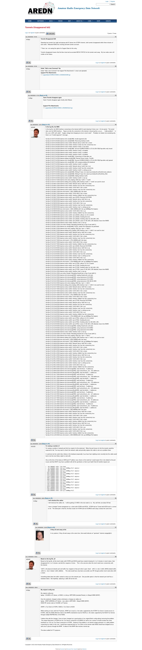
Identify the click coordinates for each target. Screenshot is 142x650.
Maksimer (84, 649)
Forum (60, 21)
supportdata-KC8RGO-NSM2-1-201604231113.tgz (59, 108)
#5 (115, 443)
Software (39, 21)
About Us (77, 21)
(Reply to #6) (51, 527)
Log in (26, 32)
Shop (98, 21)
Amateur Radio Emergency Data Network (79, 8)
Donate (108, 21)
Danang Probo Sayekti (72, 649)
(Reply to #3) (46, 124)
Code (88, 21)
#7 (115, 527)
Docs (49, 21)
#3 (115, 95)
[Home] (41, 15)
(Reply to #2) (43, 95)
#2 (115, 66)
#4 (115, 124)
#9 (115, 587)
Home (29, 21)
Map (68, 21)
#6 (115, 498)
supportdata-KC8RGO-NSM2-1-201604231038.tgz (56, 75)
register (32, 32)
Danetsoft (62, 649)
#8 (115, 556)
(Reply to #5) (48, 498)
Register (113, 1)
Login (106, 1)
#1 (115, 36)
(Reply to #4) (46, 443)
